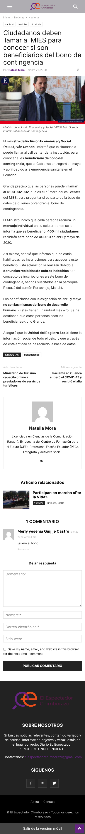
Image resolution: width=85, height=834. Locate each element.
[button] (9, 6)
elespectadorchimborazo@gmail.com (53, 757)
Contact (49, 801)
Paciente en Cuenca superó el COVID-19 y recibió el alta (66, 377)
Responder (23, 549)
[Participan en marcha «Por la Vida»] (16, 500)
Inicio (6, 17)
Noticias (19, 17)
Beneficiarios (31, 354)
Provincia (36, 24)
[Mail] (41, 461)
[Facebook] (30, 783)
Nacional (34, 17)
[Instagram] (42, 783)
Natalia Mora (16, 70)
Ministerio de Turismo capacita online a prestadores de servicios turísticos (21, 379)
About (35, 801)
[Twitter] (54, 783)
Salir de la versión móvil (42, 828)
